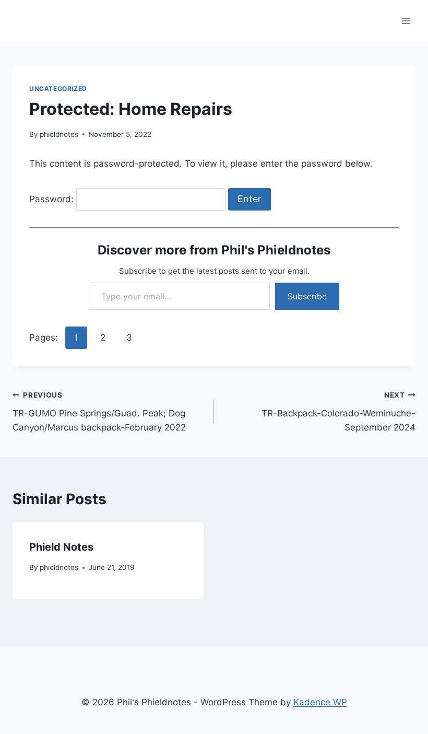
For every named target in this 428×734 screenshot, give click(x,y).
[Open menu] (405, 21)
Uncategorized (58, 88)
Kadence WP (320, 702)
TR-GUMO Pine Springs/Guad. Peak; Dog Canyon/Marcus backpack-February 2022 (99, 412)
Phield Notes (61, 547)
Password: (52, 199)
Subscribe (307, 296)
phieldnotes (59, 134)
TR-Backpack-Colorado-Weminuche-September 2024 (338, 412)
